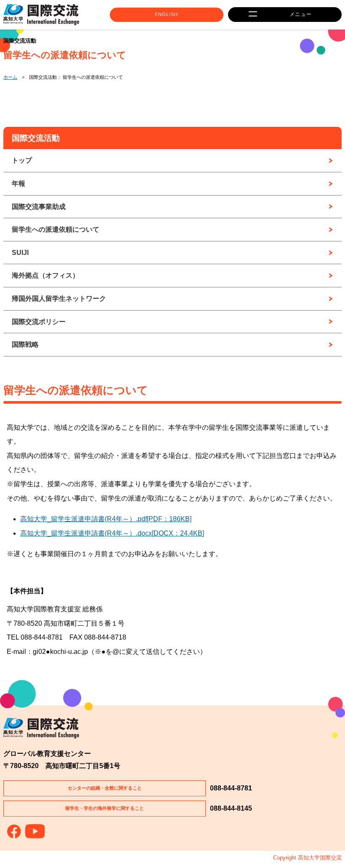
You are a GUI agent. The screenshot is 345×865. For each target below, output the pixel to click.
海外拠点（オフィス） (45, 275)
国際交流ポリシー (39, 321)
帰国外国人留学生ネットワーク (59, 298)
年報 (18, 183)
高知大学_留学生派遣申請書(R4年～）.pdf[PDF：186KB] (105, 518)
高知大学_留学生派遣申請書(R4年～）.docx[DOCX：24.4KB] (112, 533)
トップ (22, 160)
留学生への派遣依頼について (55, 229)
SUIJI (20, 252)
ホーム (10, 77)
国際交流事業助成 (39, 206)
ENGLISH (166, 14)
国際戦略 (25, 344)
